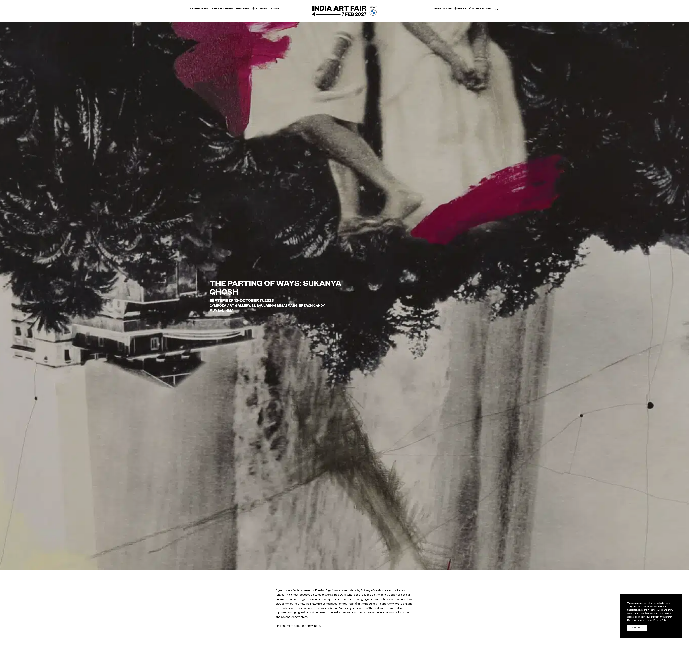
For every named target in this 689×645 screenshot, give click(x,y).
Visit (276, 8)
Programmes (223, 8)
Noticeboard (481, 8)
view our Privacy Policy (656, 620)
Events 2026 (443, 8)
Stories (261, 8)
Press (461, 8)
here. (317, 625)
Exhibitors (200, 8)
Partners (243, 8)
